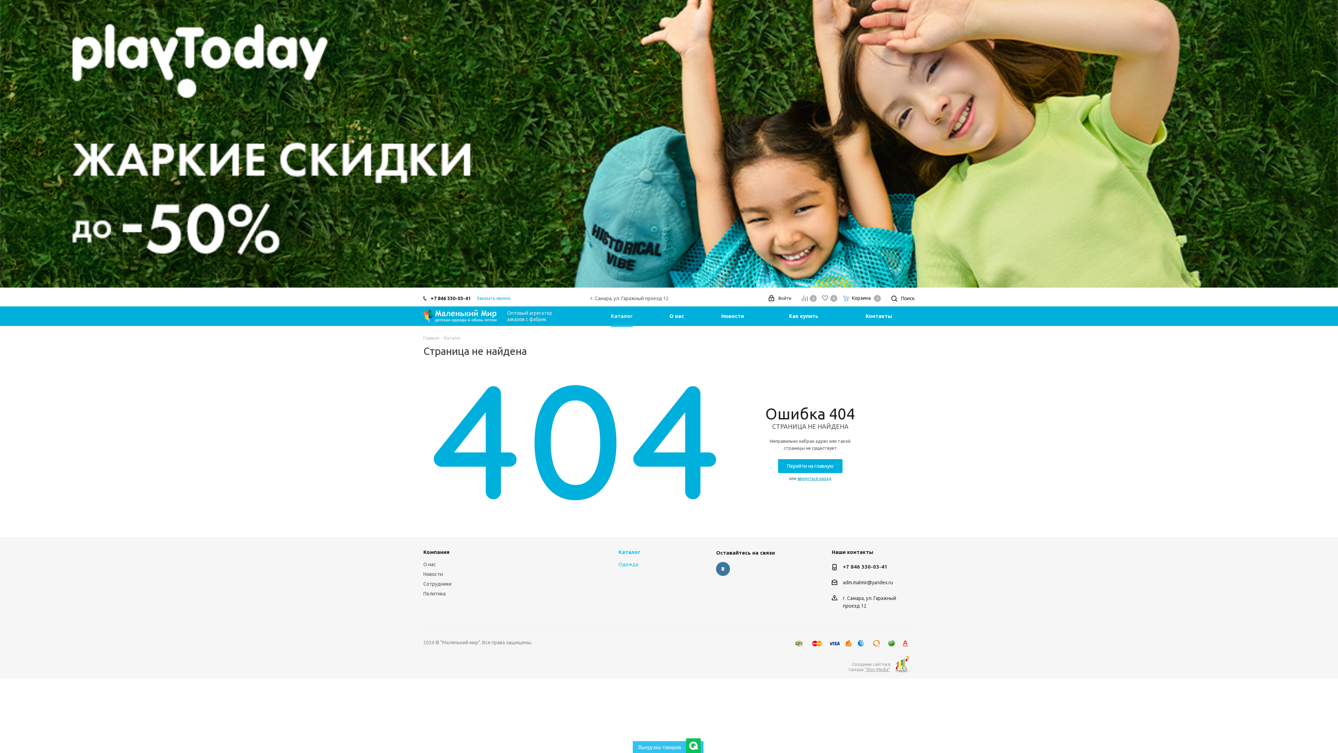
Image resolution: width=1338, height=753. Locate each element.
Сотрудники (437, 584)
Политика (434, 593)
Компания (436, 552)
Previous (15, 144)
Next (1322, 144)
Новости (433, 574)
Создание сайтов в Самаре (869, 667)
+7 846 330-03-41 (451, 298)
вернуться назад (814, 478)
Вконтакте (723, 569)
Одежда (628, 564)
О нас (429, 564)
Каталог (629, 552)
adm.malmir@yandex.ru (868, 583)
